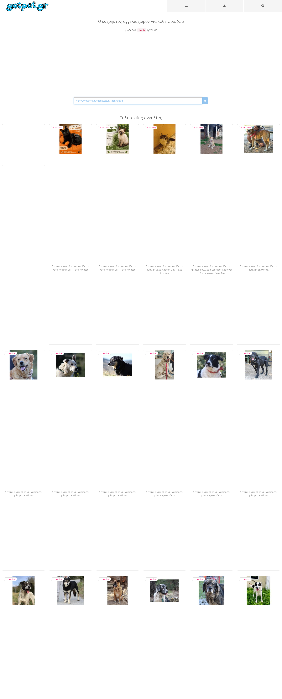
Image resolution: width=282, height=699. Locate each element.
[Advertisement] (71, 62)
